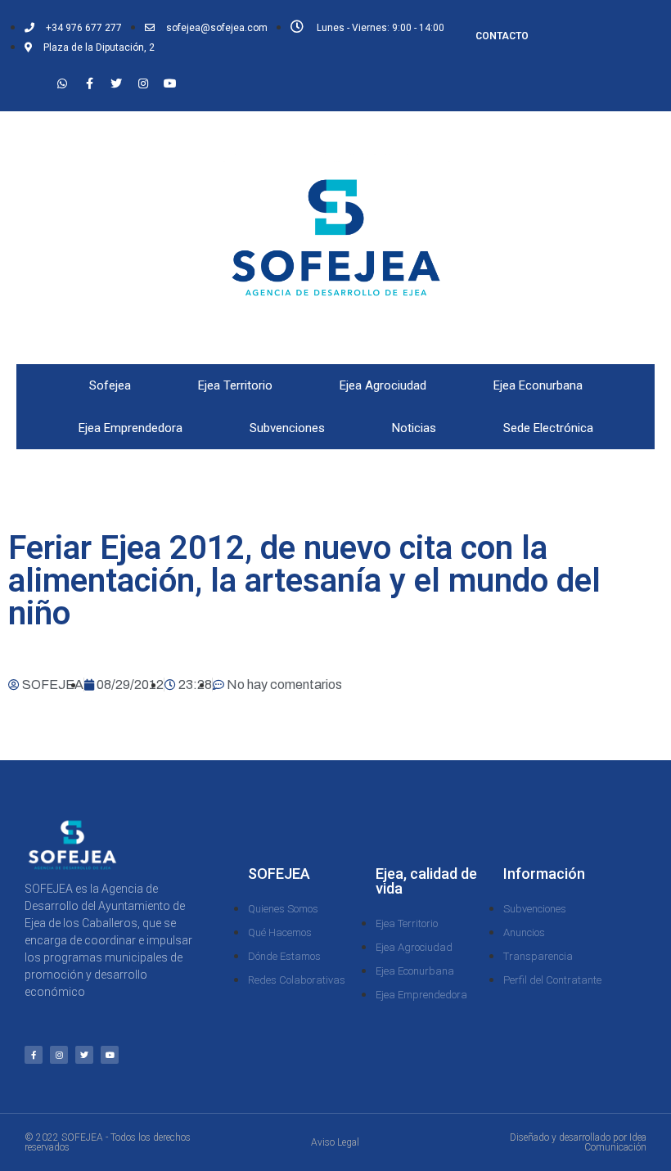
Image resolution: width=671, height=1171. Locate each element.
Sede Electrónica (548, 428)
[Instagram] (143, 83)
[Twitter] (116, 83)
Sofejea (110, 385)
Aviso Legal (335, 1142)
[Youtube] (170, 83)
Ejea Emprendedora (130, 428)
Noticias (414, 428)
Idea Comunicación (615, 1142)
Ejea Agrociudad (383, 385)
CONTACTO (502, 36)
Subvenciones (287, 428)
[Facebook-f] (89, 83)
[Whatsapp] (62, 83)
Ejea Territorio (235, 385)
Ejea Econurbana (538, 385)
